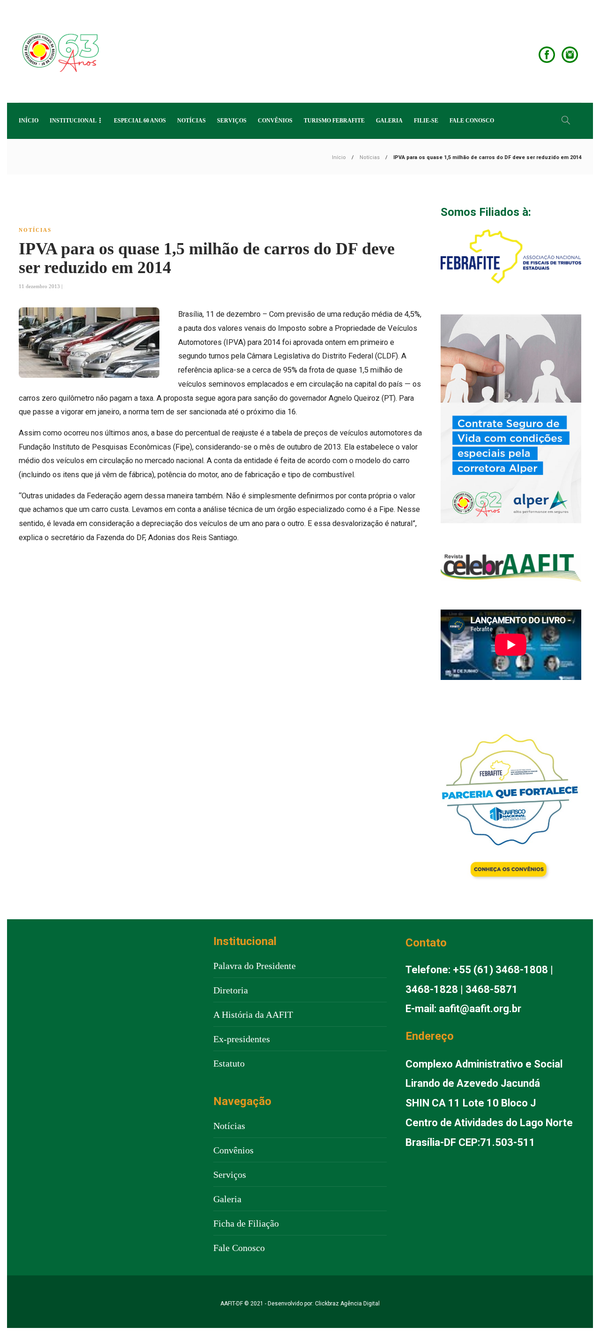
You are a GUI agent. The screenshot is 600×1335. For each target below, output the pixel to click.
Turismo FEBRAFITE (334, 120)
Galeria (389, 120)
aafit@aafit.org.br (480, 1009)
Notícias (191, 120)
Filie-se (426, 120)
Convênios (275, 120)
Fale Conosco (472, 120)
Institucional (73, 120)
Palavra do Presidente (254, 966)
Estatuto (229, 1063)
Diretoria (230, 990)
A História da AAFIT (253, 1014)
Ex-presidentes (241, 1039)
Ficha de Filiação (246, 1223)
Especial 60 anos (140, 120)
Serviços (232, 120)
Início (28, 120)
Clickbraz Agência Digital (347, 1303)
